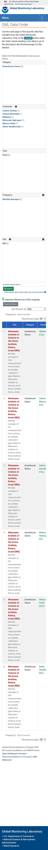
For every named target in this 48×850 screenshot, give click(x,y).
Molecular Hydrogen (12, 120)
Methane (7, 117)
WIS (4, 243)
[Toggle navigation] (42, 17)
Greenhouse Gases (11, 66)
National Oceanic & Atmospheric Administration (18, 841)
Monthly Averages (11, 199)
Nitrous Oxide (9, 123)
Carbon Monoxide (11, 114)
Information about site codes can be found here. (24, 292)
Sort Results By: (19, 309)
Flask (5, 155)
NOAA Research (11, 846)
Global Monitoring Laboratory (27, 8)
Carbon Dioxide (10, 111)
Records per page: (30, 319)
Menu (5, 17)
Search (9, 289)
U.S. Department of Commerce (19, 836)
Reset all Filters (10, 304)
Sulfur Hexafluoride (12, 127)
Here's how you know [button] (23, 4)
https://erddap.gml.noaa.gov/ (14, 753)
